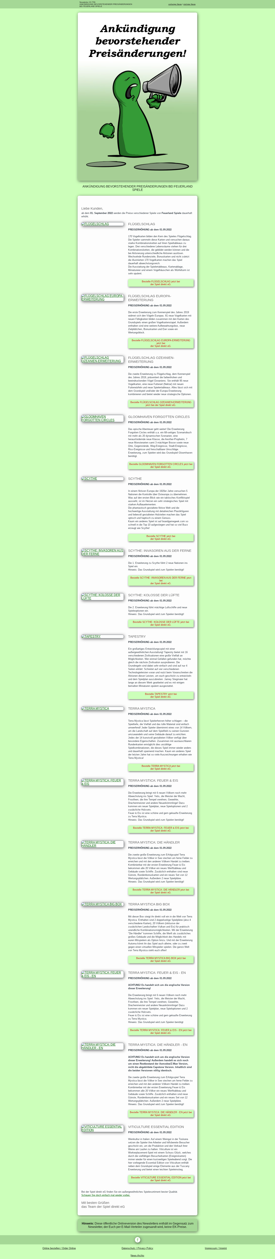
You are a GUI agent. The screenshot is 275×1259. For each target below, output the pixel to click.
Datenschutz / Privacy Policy (137, 1248)
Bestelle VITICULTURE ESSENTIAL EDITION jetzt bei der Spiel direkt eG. (161, 1179)
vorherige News (175, 4)
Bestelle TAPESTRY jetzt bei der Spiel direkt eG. (161, 695)
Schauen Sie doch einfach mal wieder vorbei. (105, 1195)
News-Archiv (137, 1255)
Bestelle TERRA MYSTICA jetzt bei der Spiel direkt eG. (161, 767)
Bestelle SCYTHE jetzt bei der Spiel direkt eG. (160, 537)
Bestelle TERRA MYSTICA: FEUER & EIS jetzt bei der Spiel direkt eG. (161, 829)
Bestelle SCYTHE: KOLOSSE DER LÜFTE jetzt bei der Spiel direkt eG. (161, 623)
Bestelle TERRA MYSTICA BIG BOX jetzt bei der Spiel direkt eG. (161, 959)
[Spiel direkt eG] (137, 179)
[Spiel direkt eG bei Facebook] (137, 1240)
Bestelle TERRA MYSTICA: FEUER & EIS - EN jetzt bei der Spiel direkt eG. (161, 1031)
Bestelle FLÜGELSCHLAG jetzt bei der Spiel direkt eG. (161, 283)
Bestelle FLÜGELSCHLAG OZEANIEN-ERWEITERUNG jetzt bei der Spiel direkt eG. (160, 403)
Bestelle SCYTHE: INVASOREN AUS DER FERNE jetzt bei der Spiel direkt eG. (160, 580)
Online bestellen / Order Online (59, 1248)
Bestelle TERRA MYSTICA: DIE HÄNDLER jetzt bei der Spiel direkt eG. (161, 891)
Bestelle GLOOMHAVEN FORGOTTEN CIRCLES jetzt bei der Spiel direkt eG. (160, 465)
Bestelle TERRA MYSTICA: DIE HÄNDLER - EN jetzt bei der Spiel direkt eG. (161, 1114)
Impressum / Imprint (216, 1248)
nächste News (189, 4)
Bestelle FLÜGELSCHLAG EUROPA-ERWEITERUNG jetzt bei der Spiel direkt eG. (161, 343)
